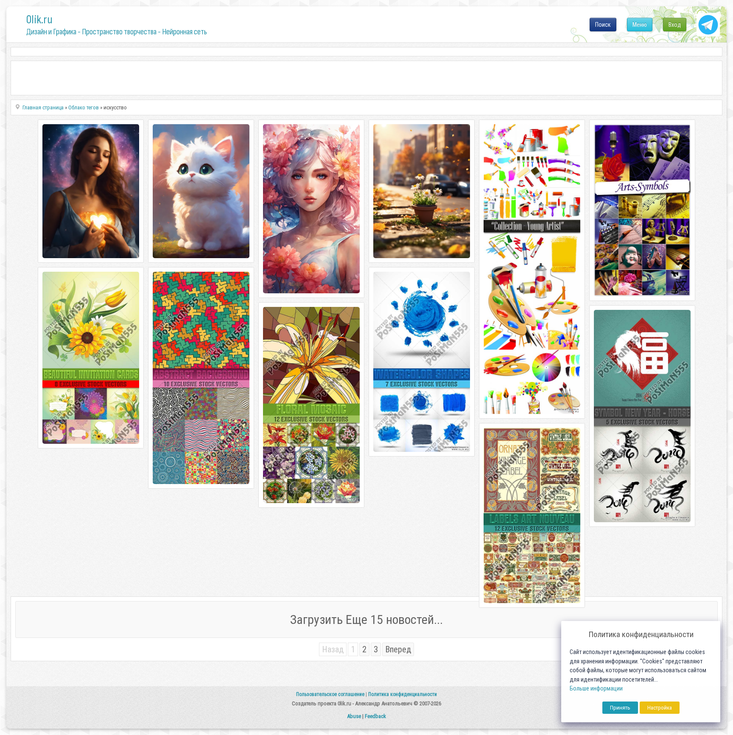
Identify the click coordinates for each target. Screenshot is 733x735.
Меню (639, 24)
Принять (620, 707)
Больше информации (596, 688)
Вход (675, 24)
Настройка (659, 707)
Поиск (603, 24)
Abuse (354, 716)
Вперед (398, 649)
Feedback (375, 716)
